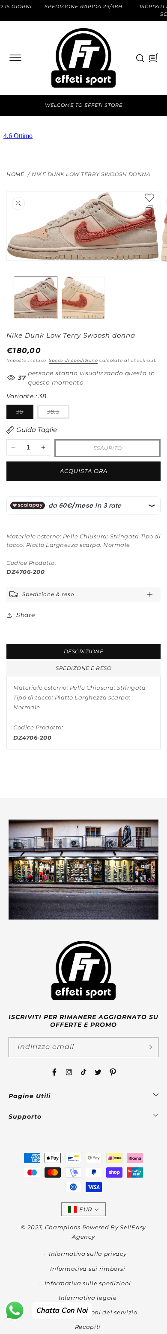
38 (24, 413)
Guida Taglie (36, 430)
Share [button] (25, 615)
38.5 (58, 413)
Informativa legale (88, 1297)
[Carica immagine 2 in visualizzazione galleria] (83, 298)
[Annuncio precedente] (11, 105)
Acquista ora (83, 470)
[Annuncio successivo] (155, 105)
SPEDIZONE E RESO (83, 668)
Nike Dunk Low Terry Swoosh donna (91, 174)
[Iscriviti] (148, 1047)
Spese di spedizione (73, 360)
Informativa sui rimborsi (87, 1268)
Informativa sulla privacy (88, 1253)
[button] (15, 58)
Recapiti (88, 1326)
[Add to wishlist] (149, 198)
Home (15, 174)
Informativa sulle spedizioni (88, 1283)
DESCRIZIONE (84, 651)
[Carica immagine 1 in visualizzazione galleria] (35, 298)
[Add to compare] (149, 210)
